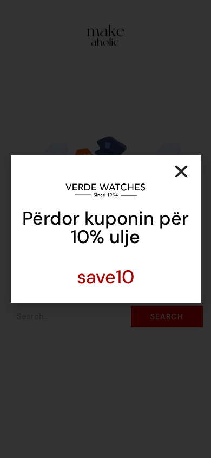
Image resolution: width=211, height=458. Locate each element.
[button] (181, 171)
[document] (105, 229)
